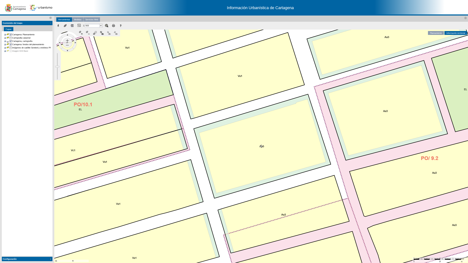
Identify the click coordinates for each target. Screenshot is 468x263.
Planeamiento (436, 33)
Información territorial (455, 33)
